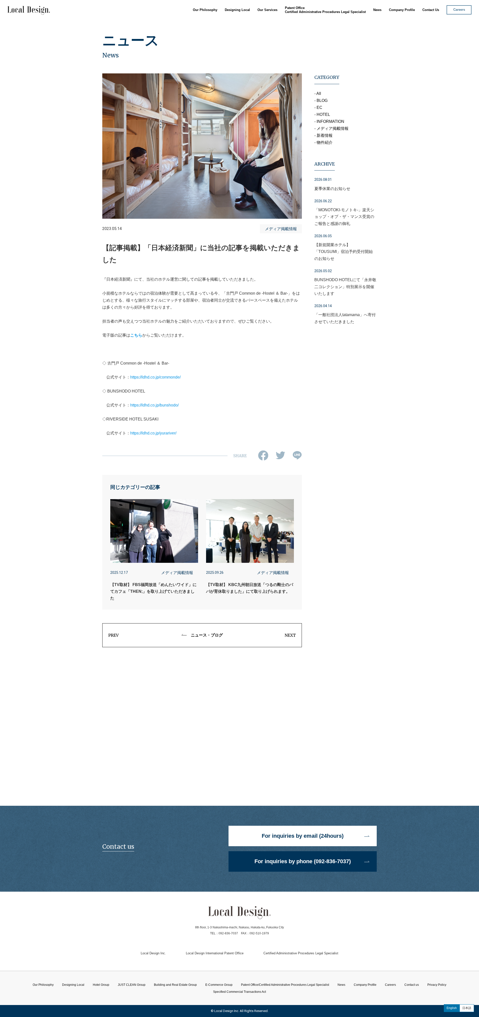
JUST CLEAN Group (267, 28)
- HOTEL (322, 114)
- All (317, 93)
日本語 (466, 1008)
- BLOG (321, 100)
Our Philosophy (205, 10)
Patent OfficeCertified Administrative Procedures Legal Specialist (325, 10)
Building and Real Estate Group (276, 34)
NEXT (290, 635)
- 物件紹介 (323, 142)
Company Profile (402, 10)
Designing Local (237, 10)
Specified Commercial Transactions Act (239, 992)
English (452, 1008)
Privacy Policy (436, 985)
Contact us (411, 985)
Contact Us (430, 10)
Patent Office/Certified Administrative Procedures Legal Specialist (285, 985)
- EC (318, 107)
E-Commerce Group (267, 40)
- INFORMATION (329, 121)
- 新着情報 (323, 135)
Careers (459, 9)
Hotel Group (261, 22)
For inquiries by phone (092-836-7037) (302, 861)
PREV (113, 635)
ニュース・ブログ (207, 635)
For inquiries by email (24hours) (303, 836)
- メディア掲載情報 (331, 128)
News (377, 10)
